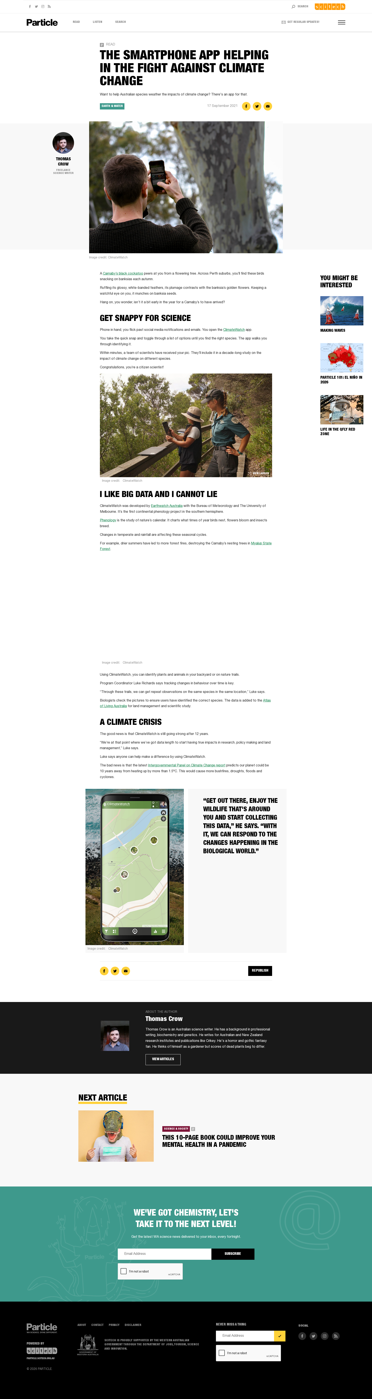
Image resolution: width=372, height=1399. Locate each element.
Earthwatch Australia (167, 506)
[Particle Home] (42, 22)
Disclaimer (133, 1325)
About (82, 1325)
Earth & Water (112, 106)
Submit (279, 1336)
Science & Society (176, 1129)
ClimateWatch (234, 330)
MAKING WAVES (332, 331)
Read (76, 22)
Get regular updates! (303, 22)
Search (120, 22)
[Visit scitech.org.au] (330, 6)
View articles (163, 1059)
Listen (97, 22)
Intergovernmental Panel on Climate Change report (186, 765)
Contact (97, 1325)
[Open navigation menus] (341, 22)
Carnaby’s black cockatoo (123, 274)
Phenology (108, 520)
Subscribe (233, 1254)
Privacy (114, 1325)
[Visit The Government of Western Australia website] (88, 1345)
